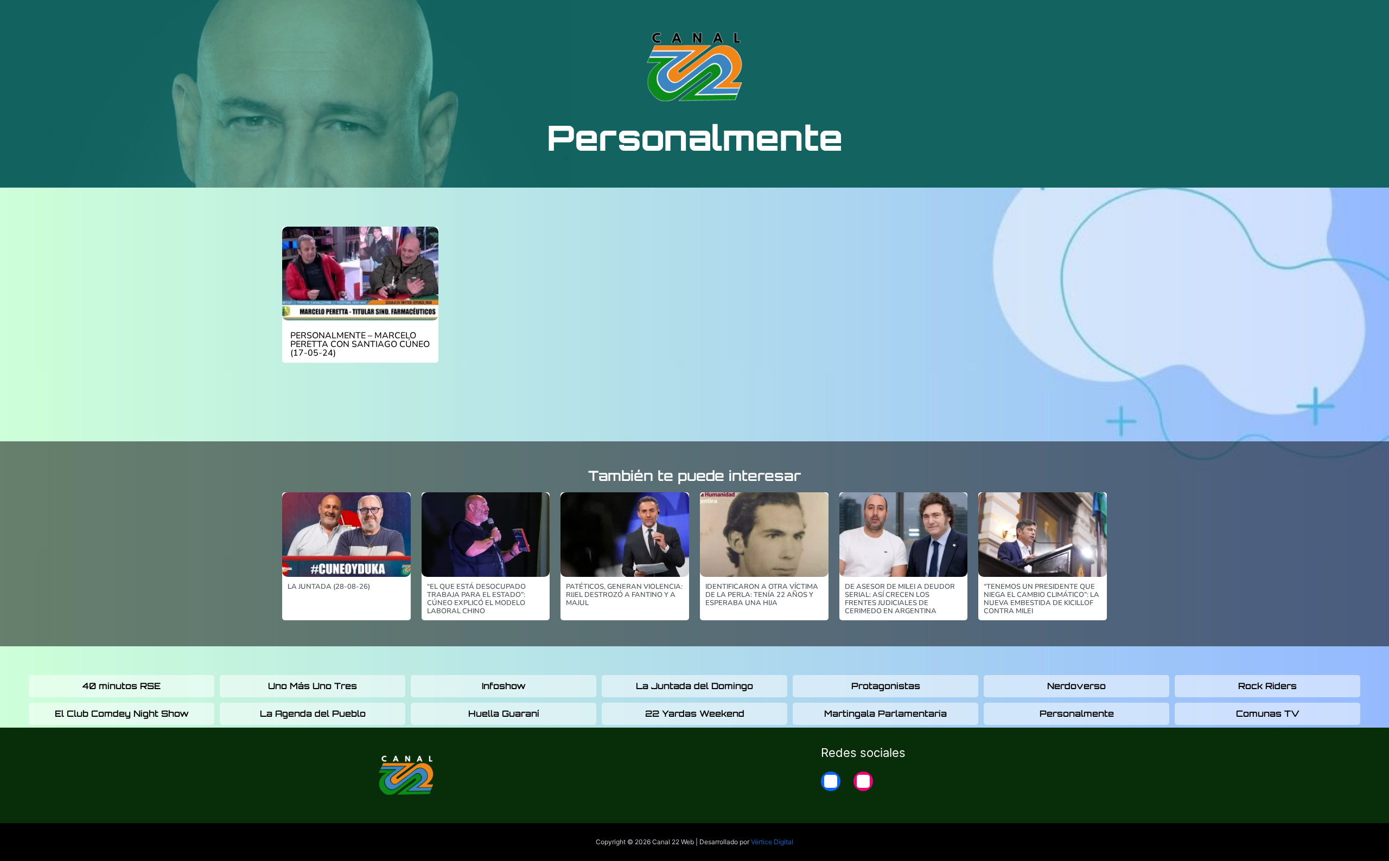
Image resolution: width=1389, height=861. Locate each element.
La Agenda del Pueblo (313, 713)
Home (999, 17)
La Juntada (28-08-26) (329, 587)
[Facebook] (830, 781)
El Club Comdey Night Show (122, 713)
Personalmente (1077, 713)
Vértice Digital (772, 842)
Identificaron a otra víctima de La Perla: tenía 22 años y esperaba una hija (761, 595)
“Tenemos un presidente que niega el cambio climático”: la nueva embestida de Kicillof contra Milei (1041, 599)
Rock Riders (1267, 685)
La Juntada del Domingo (694, 685)
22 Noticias (946, 17)
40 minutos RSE (121, 685)
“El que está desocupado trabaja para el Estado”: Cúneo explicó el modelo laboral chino (476, 599)
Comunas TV (1267, 713)
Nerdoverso (1076, 685)
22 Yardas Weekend (694, 713)
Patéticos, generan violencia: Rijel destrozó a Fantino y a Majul (624, 595)
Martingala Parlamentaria (885, 713)
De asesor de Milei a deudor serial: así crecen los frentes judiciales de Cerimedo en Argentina (900, 599)
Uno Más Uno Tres (312, 685)
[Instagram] (863, 781)
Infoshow (504, 685)
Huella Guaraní (503, 713)
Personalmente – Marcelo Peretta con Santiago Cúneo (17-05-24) (360, 344)
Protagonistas (885, 685)
